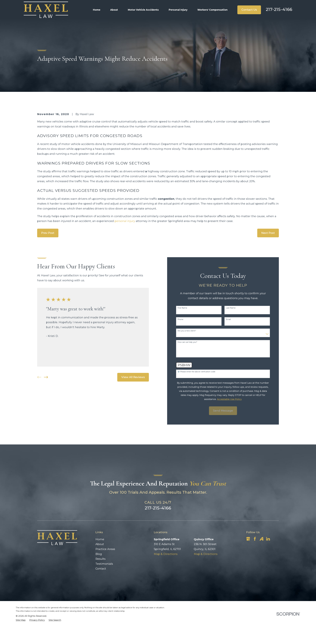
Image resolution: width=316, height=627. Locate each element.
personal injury (125, 221)
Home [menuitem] (96, 9)
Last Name (231, 308)
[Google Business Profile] (248, 539)
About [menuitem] (114, 9)
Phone (180, 319)
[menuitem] (21, 620)
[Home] (46, 10)
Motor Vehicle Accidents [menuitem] (143, 9)
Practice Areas (105, 549)
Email (228, 319)
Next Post (268, 233)
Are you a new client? (187, 331)
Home (99, 539)
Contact (100, 568)
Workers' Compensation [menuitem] (212, 9)
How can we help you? (187, 342)
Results (100, 559)
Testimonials (104, 563)
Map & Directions (166, 554)
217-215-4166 (279, 9)
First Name (182, 308)
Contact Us (249, 9)
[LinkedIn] (268, 539)
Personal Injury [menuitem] (178, 9)
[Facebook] (255, 539)
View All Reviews (133, 377)
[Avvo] (261, 539)
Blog (98, 554)
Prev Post (47, 233)
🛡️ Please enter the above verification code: (197, 372)
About (99, 544)
